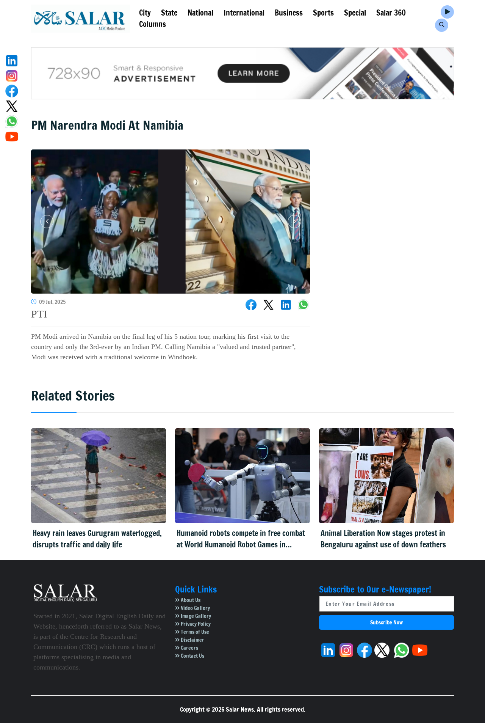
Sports (323, 12)
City (145, 12)
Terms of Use (194, 632)
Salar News (240, 709)
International (244, 12)
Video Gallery (195, 608)
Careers (189, 648)
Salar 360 (391, 12)
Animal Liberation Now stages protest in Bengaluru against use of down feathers (383, 539)
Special (355, 12)
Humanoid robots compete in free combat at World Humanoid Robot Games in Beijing (241, 539)
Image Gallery (195, 616)
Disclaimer (192, 640)
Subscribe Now (386, 622)
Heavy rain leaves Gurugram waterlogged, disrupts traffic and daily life (97, 539)
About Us (190, 600)
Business (289, 12)
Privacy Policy (195, 624)
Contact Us (192, 656)
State (169, 12)
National (200, 12)
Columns (152, 24)
